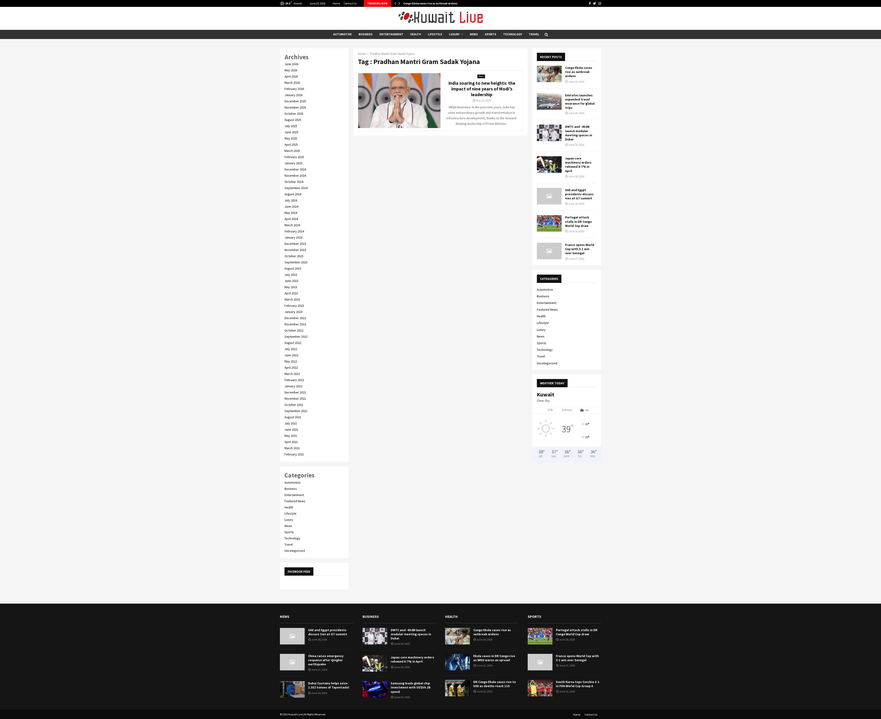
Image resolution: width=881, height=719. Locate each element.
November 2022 (295, 324)
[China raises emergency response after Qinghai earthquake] (292, 662)
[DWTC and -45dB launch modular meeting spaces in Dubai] (549, 133)
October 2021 (293, 405)
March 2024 (292, 225)
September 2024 (295, 188)
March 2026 (292, 83)
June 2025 (291, 132)
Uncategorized (294, 551)
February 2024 (294, 231)
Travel (534, 34)
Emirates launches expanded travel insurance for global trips (580, 101)
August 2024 (292, 194)
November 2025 (295, 107)
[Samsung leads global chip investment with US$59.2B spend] (374, 689)
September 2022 (295, 336)
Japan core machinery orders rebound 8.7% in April (578, 164)
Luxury (454, 34)
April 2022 (291, 367)
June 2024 (291, 206)
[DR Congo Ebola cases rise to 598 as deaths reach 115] (457, 688)
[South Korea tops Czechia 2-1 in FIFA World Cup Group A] (540, 688)
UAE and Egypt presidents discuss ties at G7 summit (579, 194)
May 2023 (290, 287)
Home (336, 3)
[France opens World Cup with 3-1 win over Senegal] (549, 251)
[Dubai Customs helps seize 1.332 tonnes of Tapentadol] (292, 689)
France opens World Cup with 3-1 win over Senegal (579, 249)
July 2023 (290, 275)
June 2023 (291, 281)
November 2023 (295, 250)
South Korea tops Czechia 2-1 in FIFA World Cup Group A (577, 684)
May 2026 (290, 70)
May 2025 (290, 138)
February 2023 (294, 306)
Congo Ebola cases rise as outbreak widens (430, 3)
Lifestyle (435, 34)
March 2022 (292, 374)
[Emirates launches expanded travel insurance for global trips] (549, 101)
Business (366, 34)
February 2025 (294, 157)
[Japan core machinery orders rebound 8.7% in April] (549, 164)
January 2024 (293, 237)
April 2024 (291, 219)
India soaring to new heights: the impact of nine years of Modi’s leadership (481, 89)
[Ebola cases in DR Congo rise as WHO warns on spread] (457, 662)
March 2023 (292, 299)
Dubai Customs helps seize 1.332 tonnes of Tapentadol (328, 685)
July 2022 (290, 349)
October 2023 (293, 256)
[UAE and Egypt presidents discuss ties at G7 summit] (549, 196)
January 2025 (293, 163)
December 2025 (295, 101)
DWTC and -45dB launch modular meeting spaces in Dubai (578, 133)
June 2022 (291, 355)
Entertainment (391, 34)
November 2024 (295, 175)
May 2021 (290, 436)
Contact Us (350, 3)
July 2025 (290, 126)
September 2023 (295, 262)
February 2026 (294, 89)
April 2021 (291, 442)
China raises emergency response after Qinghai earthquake (325, 660)
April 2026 (291, 76)
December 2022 (295, 318)
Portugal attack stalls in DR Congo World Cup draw (578, 221)
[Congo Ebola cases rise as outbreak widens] (549, 74)
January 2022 (293, 386)
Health (415, 34)
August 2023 (292, 268)
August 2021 (292, 417)
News (474, 34)
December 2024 (295, 169)
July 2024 (290, 200)
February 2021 (294, 454)
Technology (512, 34)
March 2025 (292, 151)
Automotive (342, 34)
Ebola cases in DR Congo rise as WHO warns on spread (494, 658)
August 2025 (292, 120)
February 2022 (294, 380)
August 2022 (292, 343)
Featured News (294, 501)
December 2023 (295, 244)
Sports (490, 34)
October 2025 (293, 113)
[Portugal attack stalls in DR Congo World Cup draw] (549, 223)
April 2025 (291, 144)
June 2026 (291, 64)
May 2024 (290, 213)
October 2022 (293, 330)
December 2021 (295, 392)
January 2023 (293, 312)
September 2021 (295, 411)
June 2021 (291, 429)
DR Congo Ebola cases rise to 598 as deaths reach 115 (494, 684)
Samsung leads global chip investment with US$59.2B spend (410, 687)
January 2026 (293, 95)
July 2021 (290, 423)
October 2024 (293, 182)
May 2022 (290, 361)
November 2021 (295, 398)
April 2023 (291, 293)
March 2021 (292, 448)
